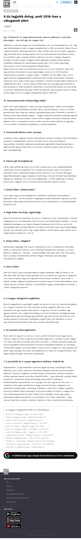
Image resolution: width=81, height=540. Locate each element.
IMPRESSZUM (10, 490)
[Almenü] (14, 2)
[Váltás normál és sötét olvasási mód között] (57, 2)
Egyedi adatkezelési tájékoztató (18, 498)
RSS (8, 482)
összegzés (41, 6)
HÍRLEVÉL (9, 486)
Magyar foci (11, 11)
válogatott (16, 6)
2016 (50, 6)
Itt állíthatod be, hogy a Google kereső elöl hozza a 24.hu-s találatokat (43, 456)
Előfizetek (66, 2)
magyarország (29, 6)
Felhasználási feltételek (15, 494)
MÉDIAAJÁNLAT (11, 502)
